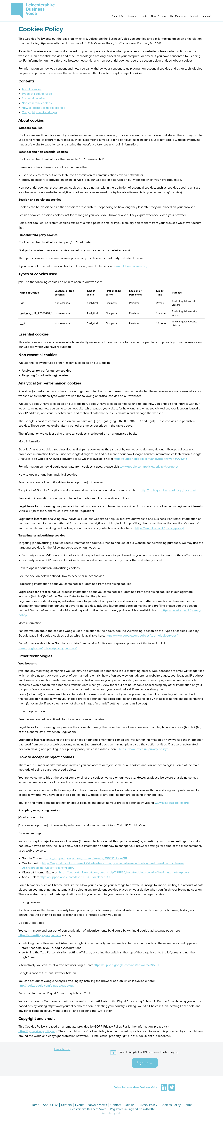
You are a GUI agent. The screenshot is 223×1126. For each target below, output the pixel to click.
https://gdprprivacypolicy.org (37, 1025)
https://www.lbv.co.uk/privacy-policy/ (159, 522)
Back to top (62, 1043)
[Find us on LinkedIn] (164, 1081)
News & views (158, 10)
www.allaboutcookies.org (130, 260)
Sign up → (144, 1057)
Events (143, 10)
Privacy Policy (148, 1099)
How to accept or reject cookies (43, 102)
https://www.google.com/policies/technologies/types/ (142, 629)
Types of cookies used (37, 88)
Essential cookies (33, 92)
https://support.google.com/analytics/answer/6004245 (150, 453)
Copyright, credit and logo (39, 106)
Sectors (131, 10)
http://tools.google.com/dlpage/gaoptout (168, 484)
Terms (188, 1099)
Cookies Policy (40, 23)
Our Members (178, 10)
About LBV (118, 10)
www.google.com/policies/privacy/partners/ (149, 461)
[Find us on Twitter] (171, 1081)
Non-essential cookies (37, 97)
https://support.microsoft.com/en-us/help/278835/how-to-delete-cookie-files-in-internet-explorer (124, 866)
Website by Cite (111, 1107)
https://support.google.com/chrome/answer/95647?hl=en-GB (86, 852)
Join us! (206, 10)
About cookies (31, 83)
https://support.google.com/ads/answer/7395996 (127, 959)
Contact (194, 10)
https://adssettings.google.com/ (39, 929)
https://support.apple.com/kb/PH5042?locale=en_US (75, 871)
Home (35, 1099)
